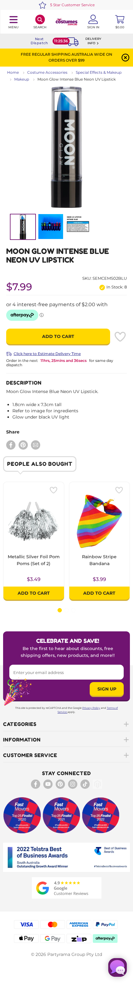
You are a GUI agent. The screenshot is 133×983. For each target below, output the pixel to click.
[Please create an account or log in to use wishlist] (120, 337)
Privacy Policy (91, 707)
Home (13, 72)
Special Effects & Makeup (99, 72)
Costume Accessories (47, 72)
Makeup (21, 79)
